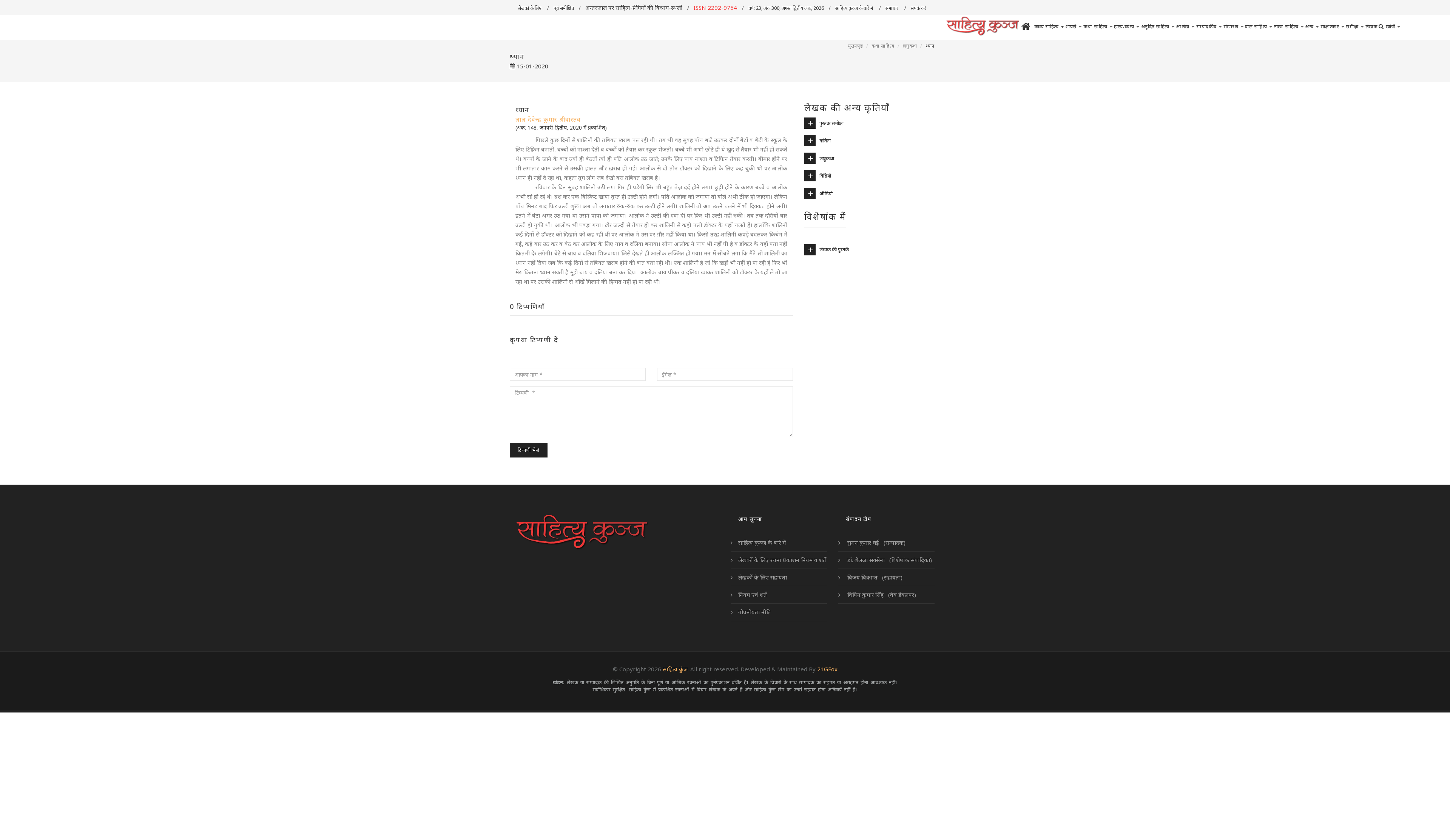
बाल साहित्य (1259, 26)
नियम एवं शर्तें (752, 594)
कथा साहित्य (883, 46)
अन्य (1312, 26)
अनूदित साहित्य (1158, 26)
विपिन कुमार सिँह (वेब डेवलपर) (881, 594)
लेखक (1371, 26)
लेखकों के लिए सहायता (762, 577)
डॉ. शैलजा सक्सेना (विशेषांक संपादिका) (889, 560)
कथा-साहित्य (1098, 26)
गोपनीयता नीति (754, 612)
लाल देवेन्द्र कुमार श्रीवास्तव (548, 119)
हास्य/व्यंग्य (1127, 26)
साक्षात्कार (1332, 26)
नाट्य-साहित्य (1289, 26)
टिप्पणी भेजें (529, 450)
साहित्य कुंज (675, 669)
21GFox (827, 669)
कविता (825, 140)
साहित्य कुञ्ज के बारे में (854, 8)
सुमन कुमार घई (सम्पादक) (875, 542)
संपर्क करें (919, 8)
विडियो (825, 175)
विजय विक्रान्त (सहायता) (874, 577)
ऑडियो (826, 193)
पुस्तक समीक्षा (831, 123)
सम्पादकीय (1209, 26)
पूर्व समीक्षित (564, 8)
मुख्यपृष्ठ (855, 46)
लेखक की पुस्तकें (834, 249)
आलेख (1185, 26)
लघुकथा (910, 46)
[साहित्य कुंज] (982, 26)
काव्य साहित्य (1049, 26)
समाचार (892, 8)
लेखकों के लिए (530, 8)
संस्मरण (1233, 26)
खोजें (1393, 26)
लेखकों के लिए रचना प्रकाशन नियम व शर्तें (782, 560)
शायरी (1073, 26)
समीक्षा (1355, 26)
